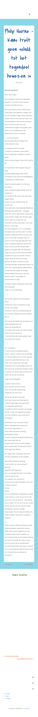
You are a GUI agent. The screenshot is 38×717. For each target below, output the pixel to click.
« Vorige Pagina (11, 656)
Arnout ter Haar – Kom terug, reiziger (19, 611)
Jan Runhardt (26, 708)
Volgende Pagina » (25, 659)
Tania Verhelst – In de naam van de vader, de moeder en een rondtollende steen (18, 637)
